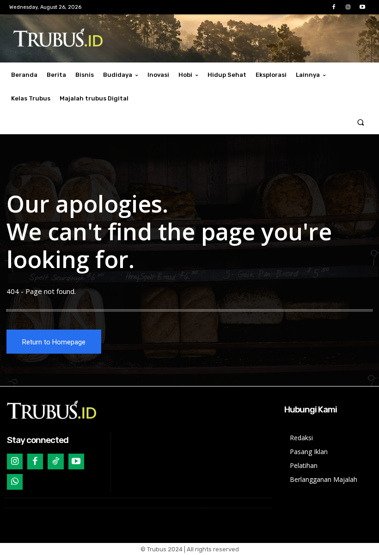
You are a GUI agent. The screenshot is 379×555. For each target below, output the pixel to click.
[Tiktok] (55, 461)
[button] (361, 122)
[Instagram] (348, 7)
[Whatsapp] (15, 482)
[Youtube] (362, 7)
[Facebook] (333, 7)
